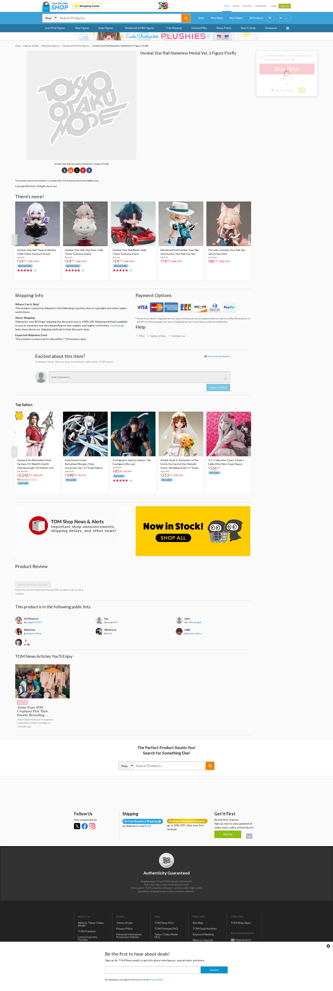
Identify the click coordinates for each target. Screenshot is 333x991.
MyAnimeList (243, 939)
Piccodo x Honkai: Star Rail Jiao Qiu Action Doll (226, 251)
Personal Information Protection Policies (129, 936)
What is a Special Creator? (203, 941)
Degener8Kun (34, 633)
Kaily (109, 633)
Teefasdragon (194, 622)
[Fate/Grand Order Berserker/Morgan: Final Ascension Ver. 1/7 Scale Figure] (85, 434)
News (236, 5)
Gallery (247, 5)
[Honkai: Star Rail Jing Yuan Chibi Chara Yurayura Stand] (85, 223)
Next (251, 239)
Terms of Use (158, 335)
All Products (256, 17)
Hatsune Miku (199, 27)
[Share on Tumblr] (64, 170)
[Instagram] (92, 826)
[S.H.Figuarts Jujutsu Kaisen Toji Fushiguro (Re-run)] (133, 434)
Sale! (201, 17)
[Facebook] (85, 826)
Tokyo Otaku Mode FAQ (166, 936)
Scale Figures (105, 27)
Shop (227, 5)
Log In (274, 5)
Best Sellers (236, 17)
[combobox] (119, 18)
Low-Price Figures (55, 27)
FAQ (142, 335)
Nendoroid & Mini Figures (139, 27)
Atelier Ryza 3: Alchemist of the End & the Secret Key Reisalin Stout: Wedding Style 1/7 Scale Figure (179, 464)
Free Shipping (174, 27)
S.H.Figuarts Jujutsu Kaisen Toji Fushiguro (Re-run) (132, 462)
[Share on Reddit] (71, 170)
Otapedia (260, 5)
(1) (83, 270)
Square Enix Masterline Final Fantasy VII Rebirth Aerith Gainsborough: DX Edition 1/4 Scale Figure (35, 464)
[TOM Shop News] (72, 525)
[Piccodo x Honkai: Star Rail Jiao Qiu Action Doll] (228, 223)
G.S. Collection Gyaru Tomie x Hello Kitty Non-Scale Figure (226, 462)
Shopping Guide (89, 6)
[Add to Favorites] (55, 205)
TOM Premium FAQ (166, 928)
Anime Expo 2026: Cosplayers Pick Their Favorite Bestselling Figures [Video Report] (33, 713)
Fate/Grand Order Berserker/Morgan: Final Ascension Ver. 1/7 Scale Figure (84, 463)
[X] (77, 826)
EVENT (22, 702)
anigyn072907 (34, 622)
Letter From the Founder (87, 938)
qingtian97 (112, 622)
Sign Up (285, 6)
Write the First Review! (33, 584)
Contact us (178, 335)
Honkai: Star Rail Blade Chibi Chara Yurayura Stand (129, 251)
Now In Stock (248, 27)
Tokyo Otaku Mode (163, 6)
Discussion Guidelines (218, 356)
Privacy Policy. (156, 979)
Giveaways (271, 27)
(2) (35, 270)
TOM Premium (87, 931)
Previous (15, 239)
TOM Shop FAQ (163, 922)
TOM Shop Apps (241, 922)
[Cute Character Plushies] (166, 36)
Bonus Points (224, 27)
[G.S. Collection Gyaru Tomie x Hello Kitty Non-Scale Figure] (228, 434)
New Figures (82, 27)
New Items (217, 17)
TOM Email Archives (205, 928)
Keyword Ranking (203, 934)
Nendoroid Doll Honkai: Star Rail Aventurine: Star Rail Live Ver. (179, 251)
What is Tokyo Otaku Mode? (91, 924)
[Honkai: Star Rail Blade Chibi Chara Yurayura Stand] (133, 223)
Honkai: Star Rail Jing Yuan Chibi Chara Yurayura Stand (84, 251)
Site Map (198, 922)
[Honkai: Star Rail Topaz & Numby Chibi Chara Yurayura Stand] (37, 223)
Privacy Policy (124, 928)
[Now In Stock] (193, 531)
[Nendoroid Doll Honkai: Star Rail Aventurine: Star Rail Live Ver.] (181, 223)
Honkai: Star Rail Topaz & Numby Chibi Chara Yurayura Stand (36, 251)
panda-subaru (194, 633)
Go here (115, 325)
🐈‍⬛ (28, 644)
